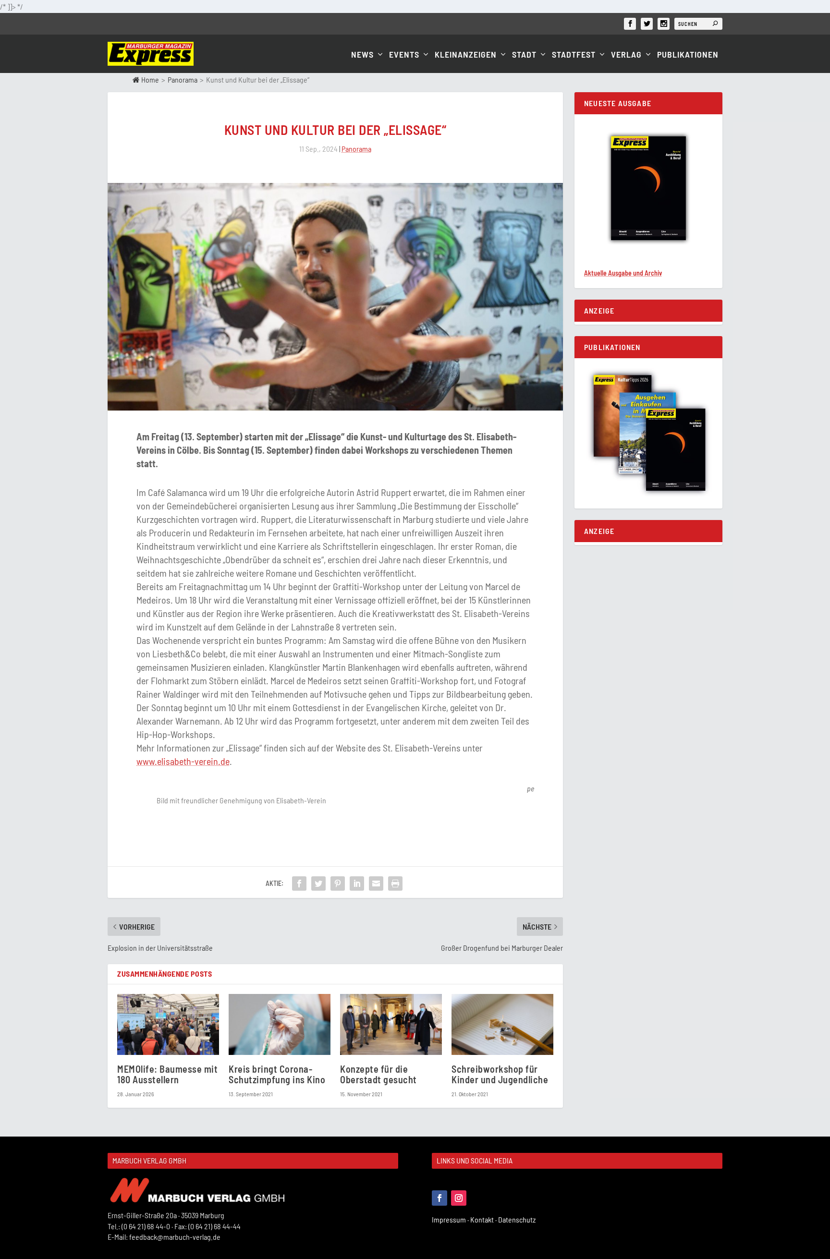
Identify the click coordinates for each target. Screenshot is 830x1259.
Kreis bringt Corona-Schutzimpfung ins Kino (277, 1074)
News (362, 55)
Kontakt (484, 1219)
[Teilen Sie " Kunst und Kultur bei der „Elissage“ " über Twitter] (318, 883)
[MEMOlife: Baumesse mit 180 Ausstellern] (168, 1024)
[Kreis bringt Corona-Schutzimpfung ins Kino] (279, 1024)
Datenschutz (517, 1219)
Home (149, 79)
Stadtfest (574, 55)
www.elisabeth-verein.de (183, 761)
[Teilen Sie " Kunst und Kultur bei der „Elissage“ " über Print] (395, 883)
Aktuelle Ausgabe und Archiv (623, 273)
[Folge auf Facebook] (439, 1198)
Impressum (451, 1219)
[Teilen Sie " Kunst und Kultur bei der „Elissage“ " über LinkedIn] (356, 883)
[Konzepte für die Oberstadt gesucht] (391, 1024)
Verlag (626, 55)
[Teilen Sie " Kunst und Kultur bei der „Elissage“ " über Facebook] (299, 883)
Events (404, 55)
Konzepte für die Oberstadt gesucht (378, 1074)
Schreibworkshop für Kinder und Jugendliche (500, 1074)
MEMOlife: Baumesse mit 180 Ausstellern (167, 1074)
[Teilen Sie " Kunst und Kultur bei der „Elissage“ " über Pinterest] (337, 883)
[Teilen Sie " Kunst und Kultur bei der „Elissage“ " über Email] (376, 883)
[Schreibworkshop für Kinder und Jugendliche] (502, 1024)
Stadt (524, 55)
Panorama (182, 79)
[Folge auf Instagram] (458, 1198)
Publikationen (688, 55)
